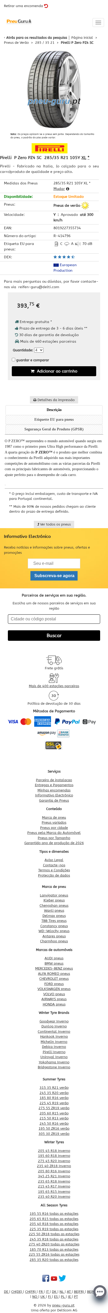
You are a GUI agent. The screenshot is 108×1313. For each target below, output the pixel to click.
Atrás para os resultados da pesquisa (36, 38)
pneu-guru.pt (63, 1305)
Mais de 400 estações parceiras (54, 686)
